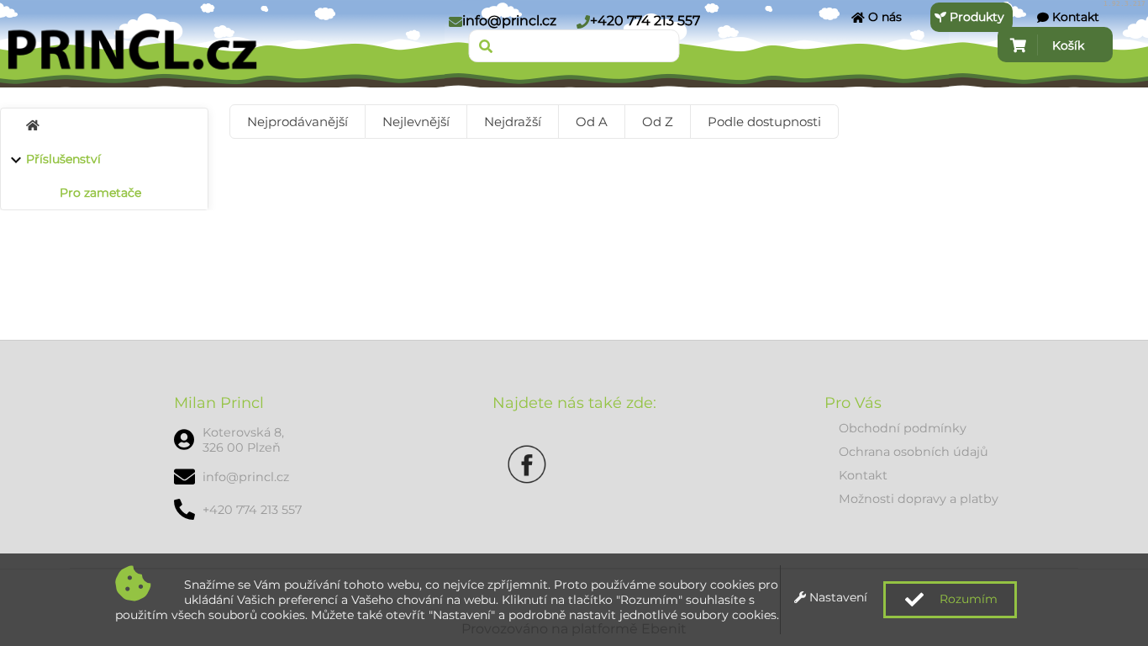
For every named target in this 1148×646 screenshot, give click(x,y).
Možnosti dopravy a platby (918, 498)
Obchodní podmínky (902, 428)
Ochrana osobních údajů (913, 451)
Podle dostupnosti (764, 122)
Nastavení (836, 597)
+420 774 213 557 (645, 21)
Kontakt (863, 475)
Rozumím (967, 598)
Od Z (657, 122)
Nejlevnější (416, 122)
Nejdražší (512, 122)
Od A (592, 122)
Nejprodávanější (297, 122)
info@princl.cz (509, 21)
